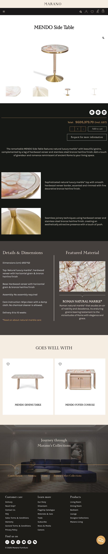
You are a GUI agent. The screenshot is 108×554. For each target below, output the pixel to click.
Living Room (75, 502)
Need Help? (10, 506)
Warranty (9, 522)
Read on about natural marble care (22, 320)
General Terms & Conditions (18, 526)
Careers (41, 530)
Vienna (32, 476)
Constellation (15, 476)
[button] (81, 12)
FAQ (7, 514)
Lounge (73, 514)
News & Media (44, 526)
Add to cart (97, 129)
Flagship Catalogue (46, 510)
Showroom (42, 506)
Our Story (42, 502)
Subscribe (42, 522)
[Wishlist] (92, 11)
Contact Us (10, 510)
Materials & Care (45, 514)
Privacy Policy (11, 530)
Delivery (8, 502)
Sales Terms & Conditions (17, 518)
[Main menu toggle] (4, 11)
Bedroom (74, 510)
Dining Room (76, 506)
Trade (40, 518)
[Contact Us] (98, 11)
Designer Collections (79, 518)
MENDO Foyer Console (80, 405)
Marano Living (76, 522)
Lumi (45, 476)
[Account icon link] (86, 11)
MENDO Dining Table (28, 405)
